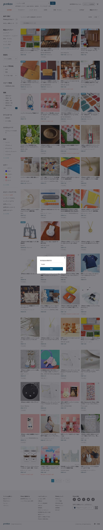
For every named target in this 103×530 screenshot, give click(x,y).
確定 (51, 269)
